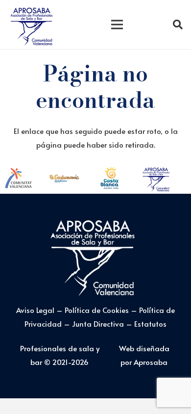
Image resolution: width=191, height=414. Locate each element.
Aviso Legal (35, 310)
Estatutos (150, 323)
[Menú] (117, 24)
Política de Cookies (97, 310)
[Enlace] (31, 24)
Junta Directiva (99, 323)
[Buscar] (178, 24)
